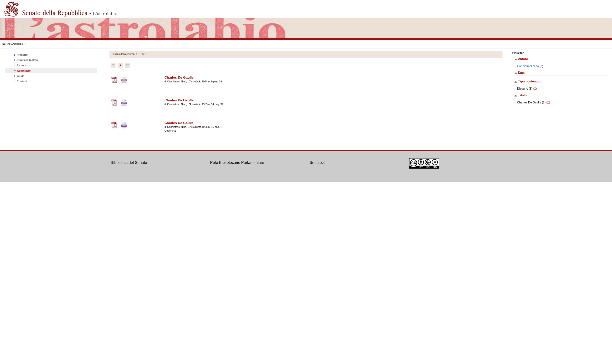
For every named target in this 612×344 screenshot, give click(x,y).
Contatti (21, 81)
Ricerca (21, 65)
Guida (20, 76)
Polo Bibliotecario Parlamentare (237, 163)
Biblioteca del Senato (129, 163)
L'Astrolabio (17, 44)
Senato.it (317, 163)
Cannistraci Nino (528, 66)
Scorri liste (24, 70)
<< (113, 64)
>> (127, 64)
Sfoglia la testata (27, 60)
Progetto (22, 54)
